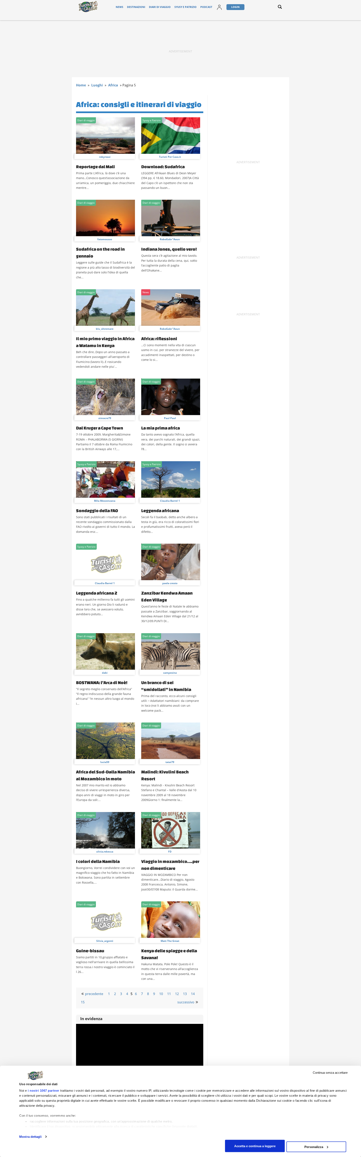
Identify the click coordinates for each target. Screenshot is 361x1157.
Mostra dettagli (30, 1136)
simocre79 (104, 418)
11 (169, 994)
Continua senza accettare (330, 1072)
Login (235, 7)
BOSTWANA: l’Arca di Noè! (101, 682)
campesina (170, 672)
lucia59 (104, 762)
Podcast (206, 7)
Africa (113, 85)
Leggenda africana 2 (96, 592)
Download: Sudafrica (163, 166)
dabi (105, 672)
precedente (94, 994)
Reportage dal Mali (95, 166)
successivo (185, 1002)
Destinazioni (136, 7)
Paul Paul (170, 418)
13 (185, 994)
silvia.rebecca (104, 851)
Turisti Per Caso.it (170, 157)
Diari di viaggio (160, 7)
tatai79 (169, 762)
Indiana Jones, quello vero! (169, 248)
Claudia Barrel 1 (170, 501)
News (119, 7)
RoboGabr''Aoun (170, 239)
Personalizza (313, 1146)
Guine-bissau (90, 950)
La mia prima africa (160, 427)
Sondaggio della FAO (97, 510)
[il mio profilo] (219, 9)
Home (81, 85)
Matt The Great (170, 941)
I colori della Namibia (98, 861)
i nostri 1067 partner (43, 1090)
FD (170, 851)
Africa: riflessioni (159, 338)
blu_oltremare (104, 329)
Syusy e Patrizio (185, 7)
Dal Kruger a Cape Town (99, 427)
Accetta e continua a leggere (255, 1146)
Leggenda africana (160, 510)
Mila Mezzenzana (104, 501)
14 (193, 994)
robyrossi (105, 157)
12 (177, 994)
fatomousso (104, 239)
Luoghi (97, 85)
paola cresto (169, 583)
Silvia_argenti (104, 941)
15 (83, 1002)
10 (161, 994)
